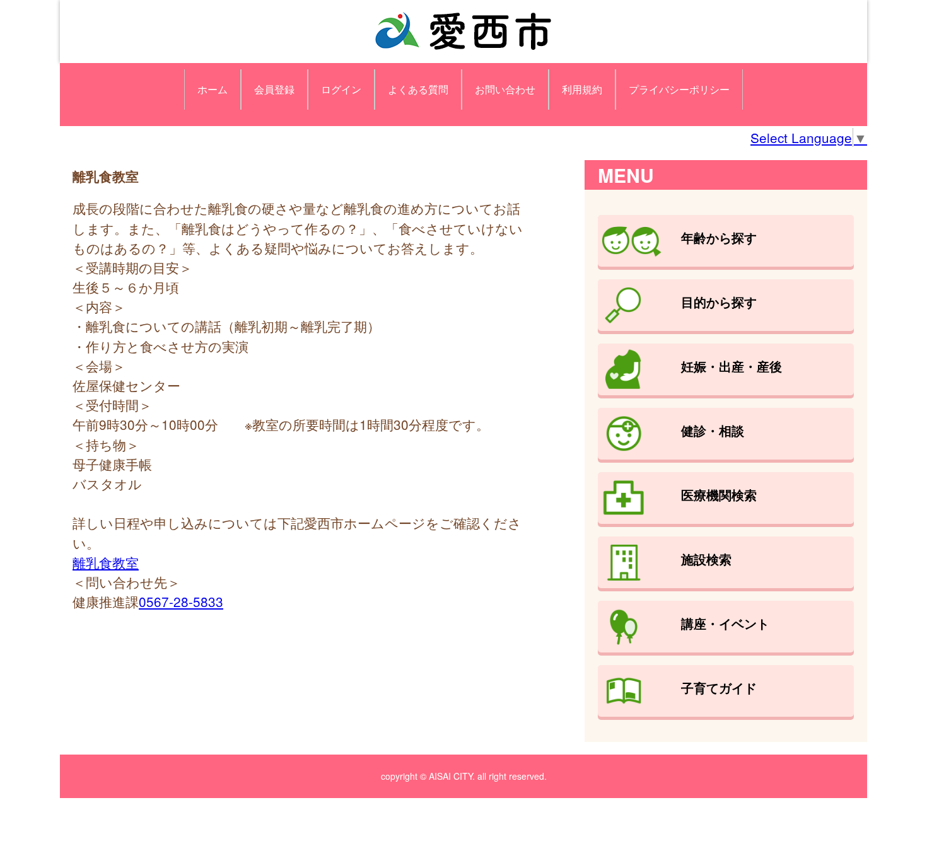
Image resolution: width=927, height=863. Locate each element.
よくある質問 (418, 89)
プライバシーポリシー (679, 89)
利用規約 (582, 89)
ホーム (212, 89)
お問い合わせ (505, 89)
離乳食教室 (106, 562)
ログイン (341, 89)
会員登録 (274, 89)
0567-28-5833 (181, 601)
